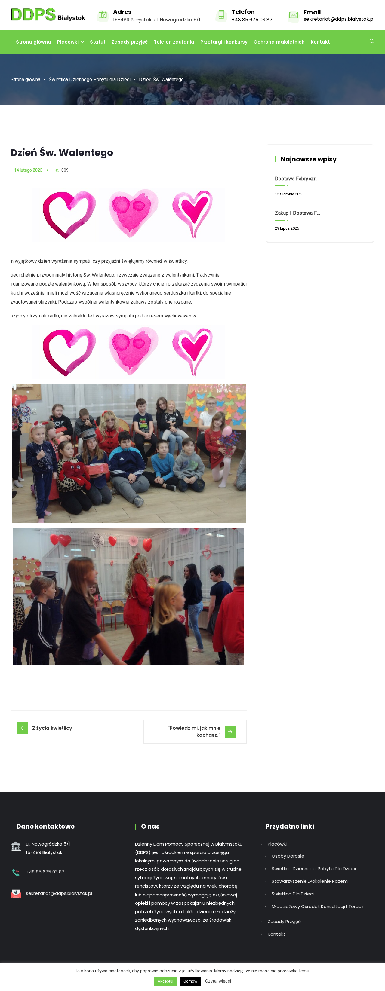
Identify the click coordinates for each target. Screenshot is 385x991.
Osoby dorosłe (288, 856)
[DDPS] (48, 15)
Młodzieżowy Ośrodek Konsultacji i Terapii (317, 906)
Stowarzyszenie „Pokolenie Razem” (311, 881)
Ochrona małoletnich (279, 42)
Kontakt (320, 42)
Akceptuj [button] (165, 981)
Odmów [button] (190, 981)
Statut (98, 42)
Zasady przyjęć (130, 42)
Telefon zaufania (174, 42)
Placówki (68, 42)
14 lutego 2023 (28, 170)
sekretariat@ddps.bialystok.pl (339, 19)
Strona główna (33, 42)
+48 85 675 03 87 (252, 19)
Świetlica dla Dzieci (293, 894)
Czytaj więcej (218, 981)
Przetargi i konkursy (224, 42)
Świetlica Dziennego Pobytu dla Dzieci (90, 79)
